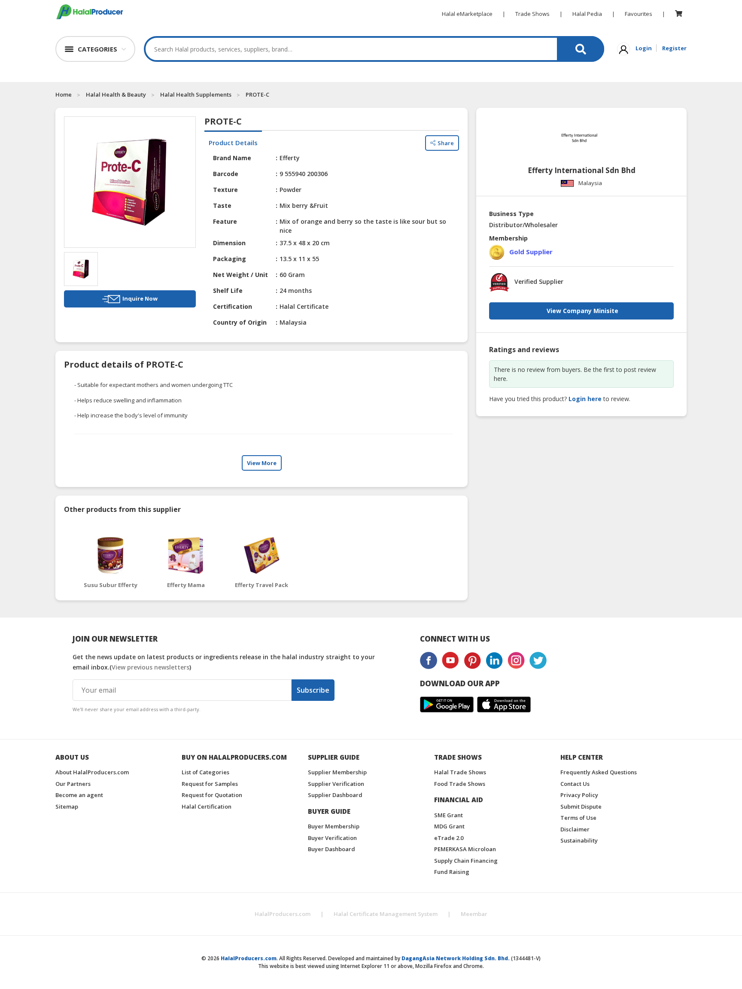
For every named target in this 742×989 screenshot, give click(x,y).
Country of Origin (240, 322)
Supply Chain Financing (466, 860)
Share (446, 143)
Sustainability (579, 840)
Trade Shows (532, 14)
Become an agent (79, 795)
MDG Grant (449, 826)
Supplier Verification (336, 784)
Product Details (233, 142)
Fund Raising (451, 872)
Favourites (638, 14)
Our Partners (73, 784)
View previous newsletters (150, 667)
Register (674, 48)
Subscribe (313, 690)
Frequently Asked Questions (598, 772)
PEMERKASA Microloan (465, 849)
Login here (585, 399)
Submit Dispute (581, 806)
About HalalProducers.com (92, 772)
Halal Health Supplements (195, 94)
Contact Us (575, 784)
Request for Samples (210, 784)
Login (644, 48)
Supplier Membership (337, 772)
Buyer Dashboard (331, 849)
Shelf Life (228, 290)
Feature (225, 221)
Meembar (474, 914)
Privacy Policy (579, 795)
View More (262, 463)
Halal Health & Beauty (116, 94)
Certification (232, 306)
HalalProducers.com (282, 914)
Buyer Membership (333, 826)
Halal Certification (206, 806)
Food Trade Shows (459, 784)
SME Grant (448, 815)
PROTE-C (257, 94)
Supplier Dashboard (335, 795)
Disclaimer (575, 829)
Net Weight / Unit (240, 275)
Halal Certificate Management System (386, 914)
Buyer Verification (332, 838)
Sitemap (66, 806)
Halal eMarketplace (467, 14)
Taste (222, 205)
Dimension (229, 243)
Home (63, 94)
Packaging (229, 259)
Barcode (225, 174)
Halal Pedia (587, 14)
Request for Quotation (212, 795)
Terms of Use (578, 818)
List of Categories (205, 772)
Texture (225, 190)
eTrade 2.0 (448, 838)
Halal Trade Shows (460, 772)
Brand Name (232, 158)
